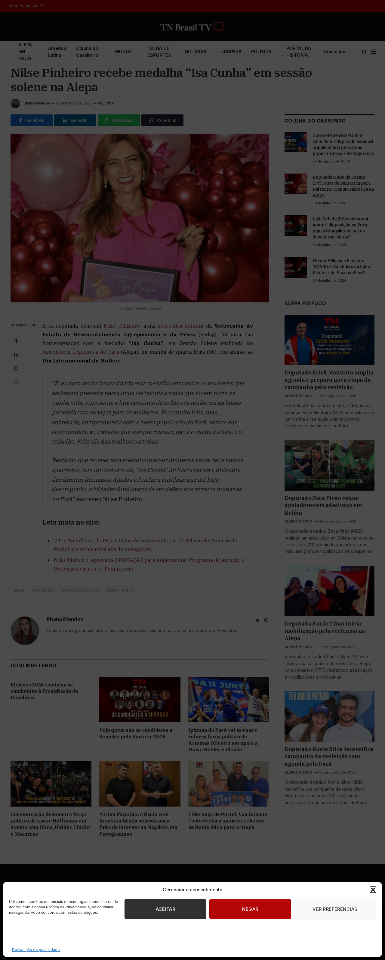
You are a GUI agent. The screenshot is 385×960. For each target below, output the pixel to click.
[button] (373, 890)
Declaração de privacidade (36, 949)
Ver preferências (335, 909)
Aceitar (165, 909)
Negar (250, 909)
